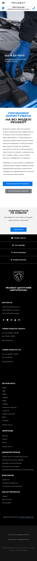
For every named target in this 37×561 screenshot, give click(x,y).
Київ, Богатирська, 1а (11, 307)
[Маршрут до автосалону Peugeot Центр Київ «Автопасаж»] (3, 8)
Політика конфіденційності (18, 534)
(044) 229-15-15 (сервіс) (11, 313)
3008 (4, 394)
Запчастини (7, 499)
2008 (4, 388)
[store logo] (18, 2)
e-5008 (4, 404)
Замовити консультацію (12, 463)
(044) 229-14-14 (7, 340)
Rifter (4, 417)
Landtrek (5, 410)
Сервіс (5, 496)
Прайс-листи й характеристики (15, 456)
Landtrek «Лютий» (9, 407)
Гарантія (5, 479)
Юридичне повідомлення (18, 539)
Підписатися (18, 229)
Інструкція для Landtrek (18, 191)
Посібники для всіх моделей (17, 183)
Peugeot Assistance (10, 483)
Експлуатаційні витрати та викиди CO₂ (18, 469)
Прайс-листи (7, 425)
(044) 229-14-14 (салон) (10, 310)
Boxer (4, 442)
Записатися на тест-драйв (12, 460)
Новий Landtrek (8, 414)
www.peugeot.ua (26, 517)
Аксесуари (6, 503)
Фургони (7, 431)
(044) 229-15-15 (7, 361)
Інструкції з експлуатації (12, 486)
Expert (4, 439)
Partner (5, 436)
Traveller (5, 420)
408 (3, 391)
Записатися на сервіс (10, 466)
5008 (4, 401)
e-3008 (4, 397)
